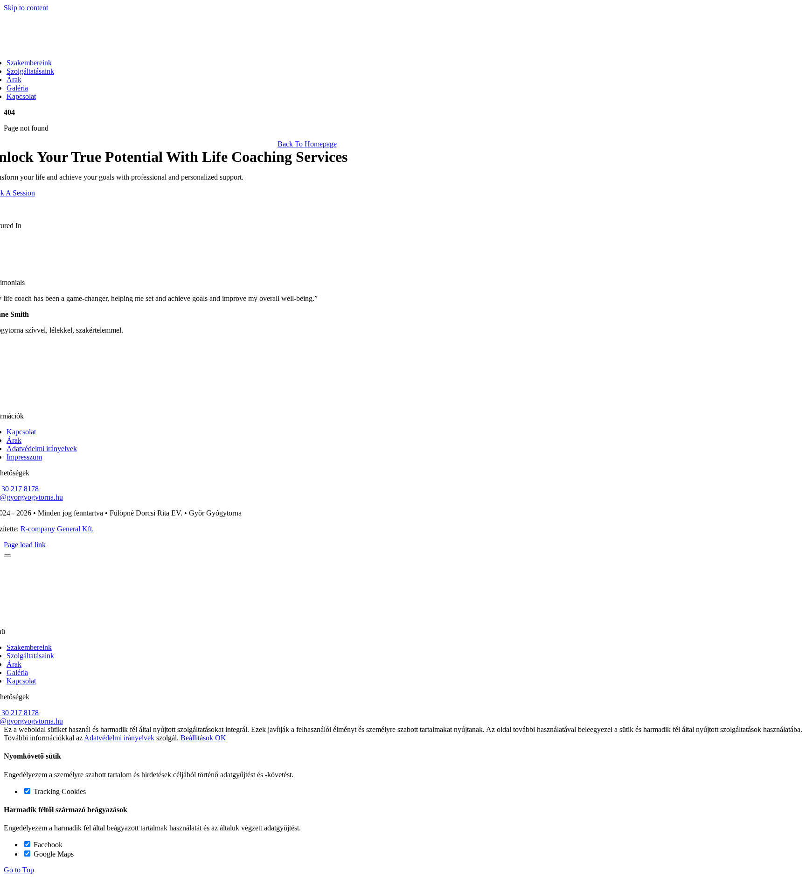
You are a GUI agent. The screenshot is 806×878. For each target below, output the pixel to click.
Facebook (47, 845)
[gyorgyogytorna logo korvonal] (302, 400)
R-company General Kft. (57, 529)
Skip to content (26, 8)
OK (220, 738)
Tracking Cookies (59, 791)
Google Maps (53, 854)
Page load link (25, 545)
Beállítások (198, 738)
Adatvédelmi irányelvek (119, 738)
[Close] (7, 555)
